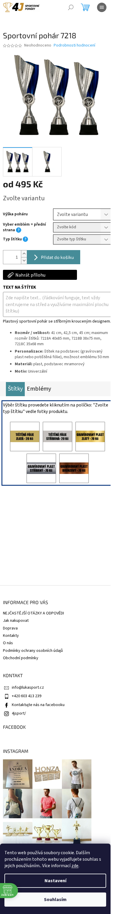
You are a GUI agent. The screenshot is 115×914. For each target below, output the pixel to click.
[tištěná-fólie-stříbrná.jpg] (57, 436)
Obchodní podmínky (20, 658)
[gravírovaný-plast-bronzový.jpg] (74, 468)
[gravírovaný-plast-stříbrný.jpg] (41, 468)
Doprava (10, 628)
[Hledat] (71, 7)
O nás (8, 643)
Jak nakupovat (16, 621)
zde (74, 865)
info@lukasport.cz (28, 687)
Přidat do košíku (57, 257)
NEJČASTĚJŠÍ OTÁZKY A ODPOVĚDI (33, 613)
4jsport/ (19, 713)
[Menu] (102, 7)
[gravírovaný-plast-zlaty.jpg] (90, 436)
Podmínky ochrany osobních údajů (33, 651)
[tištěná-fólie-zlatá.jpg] (24, 436)
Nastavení (55, 880)
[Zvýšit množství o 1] (24, 253)
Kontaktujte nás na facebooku (38, 705)
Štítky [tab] (15, 389)
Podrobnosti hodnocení (74, 45)
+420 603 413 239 (26, 696)
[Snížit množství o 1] (24, 260)
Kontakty (11, 636)
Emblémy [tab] (39, 389)
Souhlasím (55, 899)
